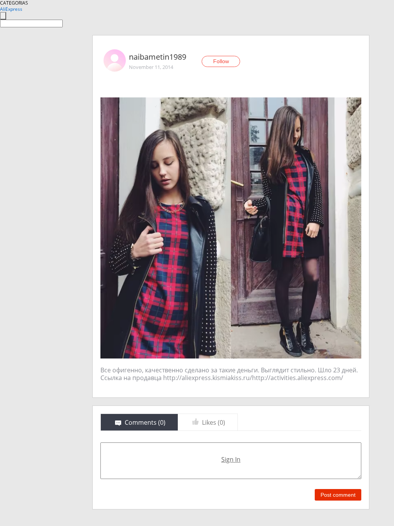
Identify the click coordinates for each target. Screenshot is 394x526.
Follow (221, 61)
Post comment (338, 495)
